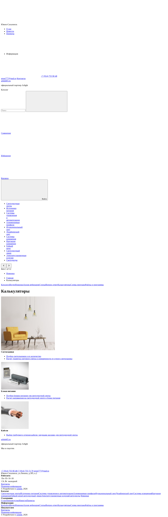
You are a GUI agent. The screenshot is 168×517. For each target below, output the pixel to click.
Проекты (10, 34)
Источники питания (11, 209)
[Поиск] (46, 101)
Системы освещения (11, 237)
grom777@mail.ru (41, 471)
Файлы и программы (94, 285)
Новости (10, 31)
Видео (12, 285)
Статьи (42, 285)
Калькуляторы (64, 285)
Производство (12, 500)
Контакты (21, 78)
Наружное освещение (11, 242)
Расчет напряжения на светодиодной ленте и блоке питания (33, 398)
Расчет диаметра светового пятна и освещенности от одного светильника (39, 359)
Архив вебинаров (31, 285)
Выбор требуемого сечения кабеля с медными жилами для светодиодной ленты (42, 435)
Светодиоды (11, 260)
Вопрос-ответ (52, 285)
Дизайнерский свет (124, 493)
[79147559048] (20, 468)
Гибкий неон (9, 247)
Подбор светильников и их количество (23, 356)
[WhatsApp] (20, 76)
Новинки (10, 273)
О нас (8, 29)
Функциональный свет (105, 493)
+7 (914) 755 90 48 (9, 471)
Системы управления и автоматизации (55, 493)
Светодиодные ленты (10, 493)
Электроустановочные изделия (55, 496)
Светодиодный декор (31, 496)
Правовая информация (11, 486)
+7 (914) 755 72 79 (25, 471)
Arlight (19, 489)
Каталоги (5, 285)
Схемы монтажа (77, 285)
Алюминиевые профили (13, 223)
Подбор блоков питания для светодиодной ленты (28, 396)
